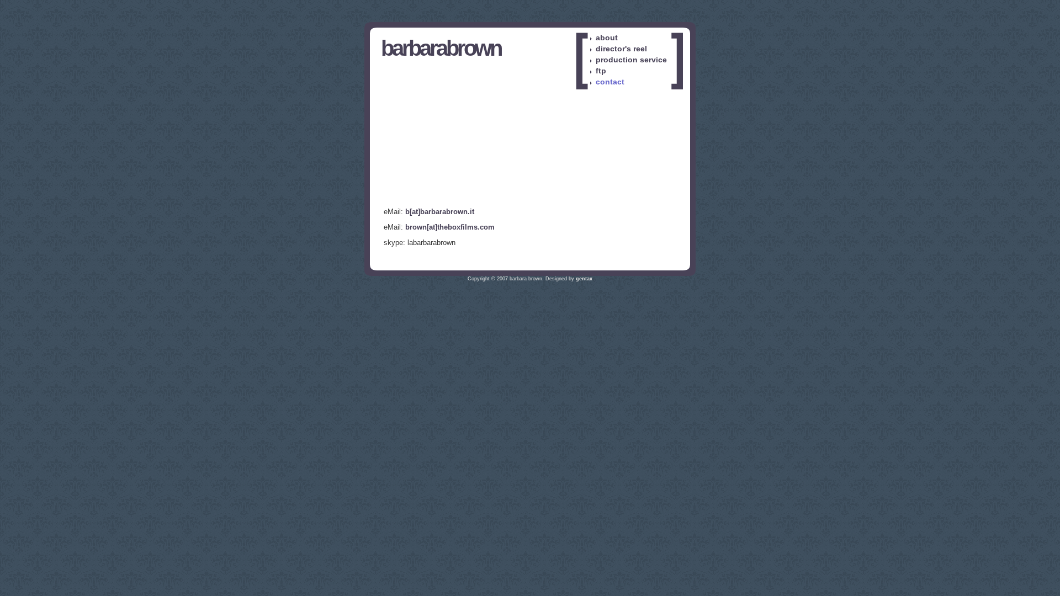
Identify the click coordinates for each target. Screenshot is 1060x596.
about (607, 37)
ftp (601, 70)
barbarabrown (441, 48)
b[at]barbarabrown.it (439, 211)
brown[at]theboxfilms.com (450, 227)
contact (610, 81)
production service (631, 59)
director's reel (621, 48)
